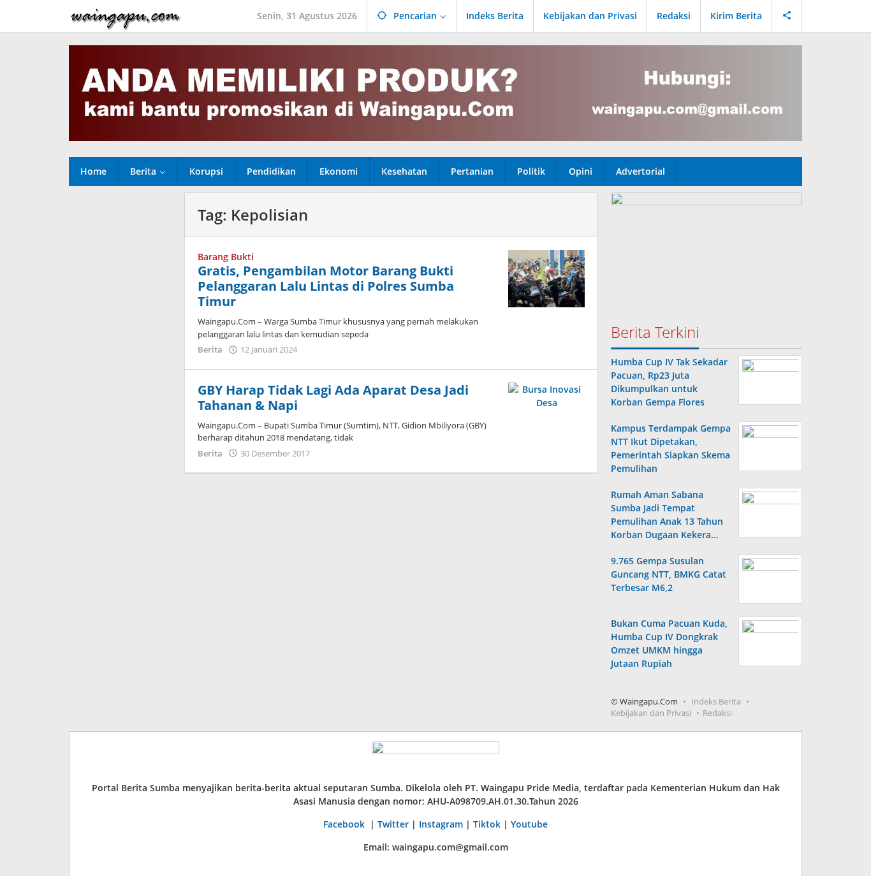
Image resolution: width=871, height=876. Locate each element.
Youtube (529, 824)
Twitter (393, 824)
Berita (210, 349)
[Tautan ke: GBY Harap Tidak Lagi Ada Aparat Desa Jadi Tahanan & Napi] (546, 394)
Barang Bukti (226, 257)
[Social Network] (787, 16)
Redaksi (717, 713)
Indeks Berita (716, 701)
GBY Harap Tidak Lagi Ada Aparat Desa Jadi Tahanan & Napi (333, 397)
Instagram (441, 824)
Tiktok (487, 824)
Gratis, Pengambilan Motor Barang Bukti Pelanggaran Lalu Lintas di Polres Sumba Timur (326, 286)
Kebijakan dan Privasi (651, 713)
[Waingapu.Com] (125, 16)
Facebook (345, 824)
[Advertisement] (120, 384)
